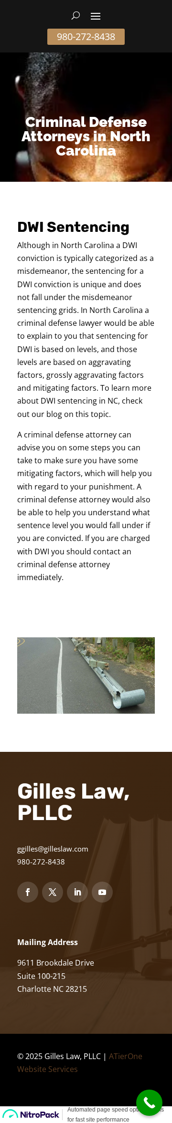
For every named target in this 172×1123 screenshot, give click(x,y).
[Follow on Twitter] (52, 892)
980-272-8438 (86, 36)
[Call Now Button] (149, 1103)
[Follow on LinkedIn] (77, 892)
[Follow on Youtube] (102, 892)
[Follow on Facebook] (27, 892)
